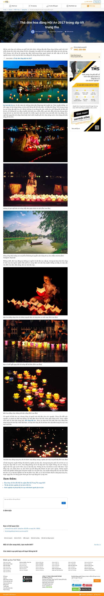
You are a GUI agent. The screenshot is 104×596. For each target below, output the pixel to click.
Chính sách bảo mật (7, 581)
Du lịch (10, 9)
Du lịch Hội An (53, 31)
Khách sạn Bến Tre (55, 562)
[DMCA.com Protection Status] (82, 589)
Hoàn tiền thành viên (7, 588)
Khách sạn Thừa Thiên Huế (57, 570)
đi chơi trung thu (8, 538)
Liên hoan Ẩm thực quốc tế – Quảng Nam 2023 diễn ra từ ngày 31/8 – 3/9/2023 (22, 528)
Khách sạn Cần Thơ (23, 563)
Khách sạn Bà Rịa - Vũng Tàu (25, 562)
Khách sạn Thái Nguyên (24, 570)
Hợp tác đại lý (6, 589)
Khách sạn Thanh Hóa (39, 570)
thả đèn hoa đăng (35, 538)
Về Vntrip (5, 576)
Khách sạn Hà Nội (6, 565)
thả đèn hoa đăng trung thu (48, 538)
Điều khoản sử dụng (7, 579)
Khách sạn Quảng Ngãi (72, 568)
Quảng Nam (24, 9)
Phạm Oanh (38, 31)
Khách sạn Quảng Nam (56, 568)
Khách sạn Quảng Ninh (89, 568)
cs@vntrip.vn (49, 585)
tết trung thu (26, 538)
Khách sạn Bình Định (72, 562)
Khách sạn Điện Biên (71, 563)
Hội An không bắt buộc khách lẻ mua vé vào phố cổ (16, 531)
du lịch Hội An (18, 538)
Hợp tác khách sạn (7, 583)
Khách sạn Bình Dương (88, 562)
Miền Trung (17, 9)
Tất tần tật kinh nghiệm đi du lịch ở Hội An (17, 485)
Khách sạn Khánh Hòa (72, 565)
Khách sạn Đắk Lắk (55, 563)
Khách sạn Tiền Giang (72, 570)
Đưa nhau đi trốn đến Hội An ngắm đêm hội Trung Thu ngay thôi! (24, 483)
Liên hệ (4, 578)
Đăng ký (97, 580)
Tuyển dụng (6, 586)
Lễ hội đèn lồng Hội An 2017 (22, 58)
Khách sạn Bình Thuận (7, 563)
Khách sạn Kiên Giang (88, 565)
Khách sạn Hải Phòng (39, 565)
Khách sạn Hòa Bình (55, 565)
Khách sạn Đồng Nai (88, 563)
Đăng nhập (97, 1)
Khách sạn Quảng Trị (7, 570)
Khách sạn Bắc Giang (39, 562)
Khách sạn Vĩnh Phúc (7, 571)
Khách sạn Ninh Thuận (7, 568)
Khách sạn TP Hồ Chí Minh (89, 570)
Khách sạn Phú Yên (23, 568)
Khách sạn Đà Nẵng (39, 563)
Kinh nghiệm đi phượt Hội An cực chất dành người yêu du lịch (24, 487)
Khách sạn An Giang (6, 562)
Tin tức (4, 9)
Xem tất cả (96, 544)
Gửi (63, 503)
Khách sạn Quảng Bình (40, 568)
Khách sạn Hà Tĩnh (23, 565)
